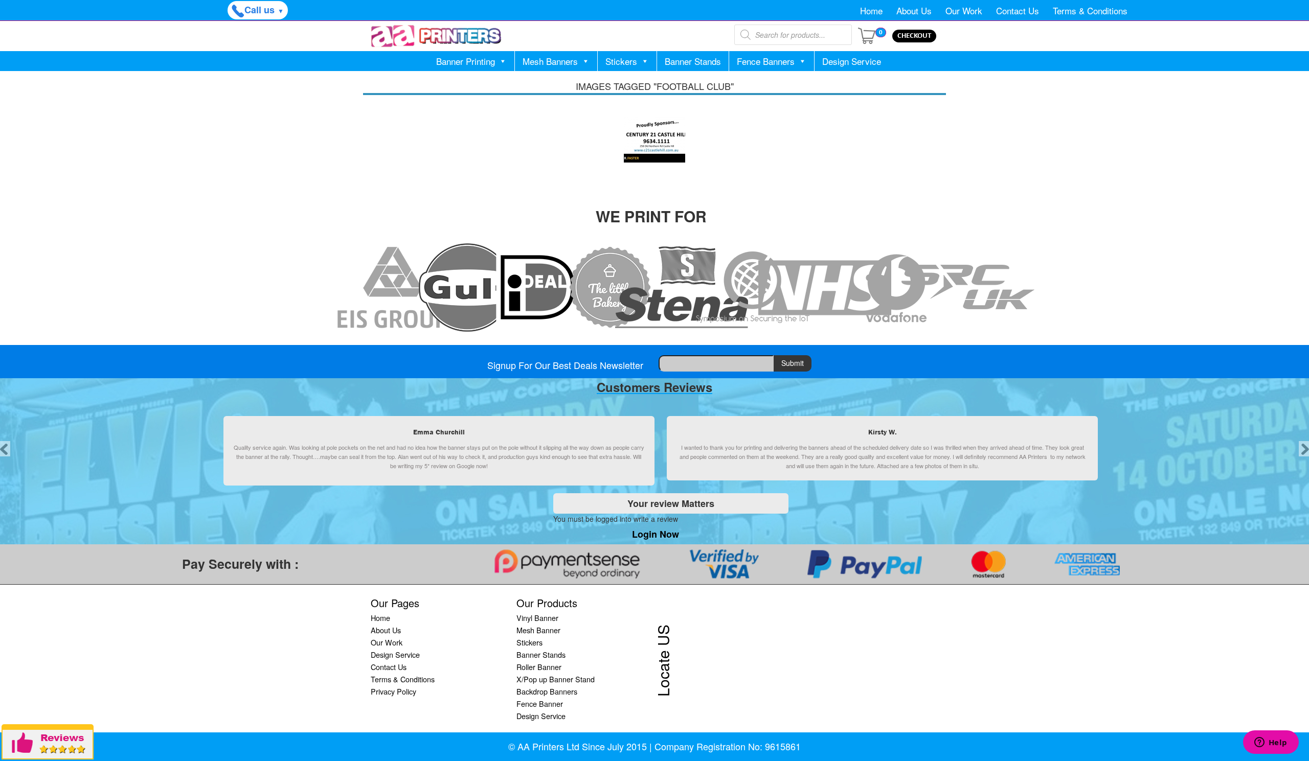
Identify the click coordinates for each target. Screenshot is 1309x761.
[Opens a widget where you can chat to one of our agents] (1271, 743)
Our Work (963, 10)
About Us (914, 10)
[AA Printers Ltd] (436, 36)
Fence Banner (539, 703)
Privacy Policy (393, 691)
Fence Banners (766, 61)
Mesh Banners (550, 61)
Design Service (851, 61)
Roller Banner (538, 666)
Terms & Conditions (1090, 10)
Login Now (655, 534)
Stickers (621, 61)
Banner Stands (693, 61)
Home (871, 10)
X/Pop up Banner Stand (555, 679)
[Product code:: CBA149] (654, 140)
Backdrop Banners (546, 691)
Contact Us (1017, 10)
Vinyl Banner (537, 617)
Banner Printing (465, 61)
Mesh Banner (538, 630)
